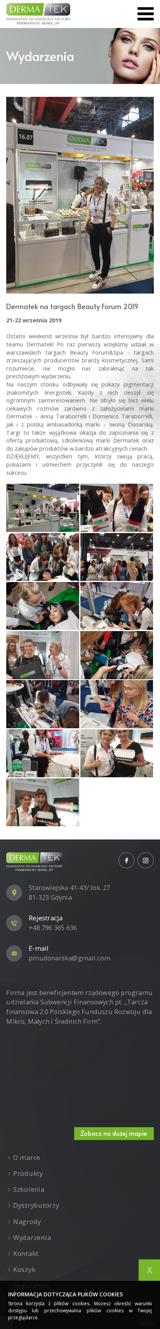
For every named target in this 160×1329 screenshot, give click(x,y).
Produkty (28, 1173)
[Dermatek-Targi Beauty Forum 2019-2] (116, 508)
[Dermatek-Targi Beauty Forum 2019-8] (116, 655)
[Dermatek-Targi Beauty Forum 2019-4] (42, 557)
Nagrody (27, 1221)
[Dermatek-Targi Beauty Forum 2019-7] (42, 655)
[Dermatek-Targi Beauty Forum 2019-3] (116, 557)
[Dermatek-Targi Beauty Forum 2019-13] (42, 802)
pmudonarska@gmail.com (69, 957)
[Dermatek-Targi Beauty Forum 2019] (79, 195)
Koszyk (24, 1269)
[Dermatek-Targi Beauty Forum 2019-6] (116, 606)
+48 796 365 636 (53, 927)
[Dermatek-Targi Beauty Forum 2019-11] (42, 753)
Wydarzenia (32, 1237)
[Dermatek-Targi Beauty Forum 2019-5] (42, 606)
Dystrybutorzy (36, 1205)
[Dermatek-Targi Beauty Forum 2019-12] (116, 753)
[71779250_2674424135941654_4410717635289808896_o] (42, 508)
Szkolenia (28, 1189)
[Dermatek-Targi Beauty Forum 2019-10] (116, 704)
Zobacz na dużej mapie (113, 1133)
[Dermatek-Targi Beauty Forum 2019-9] (42, 704)
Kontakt (25, 1253)
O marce (26, 1157)
